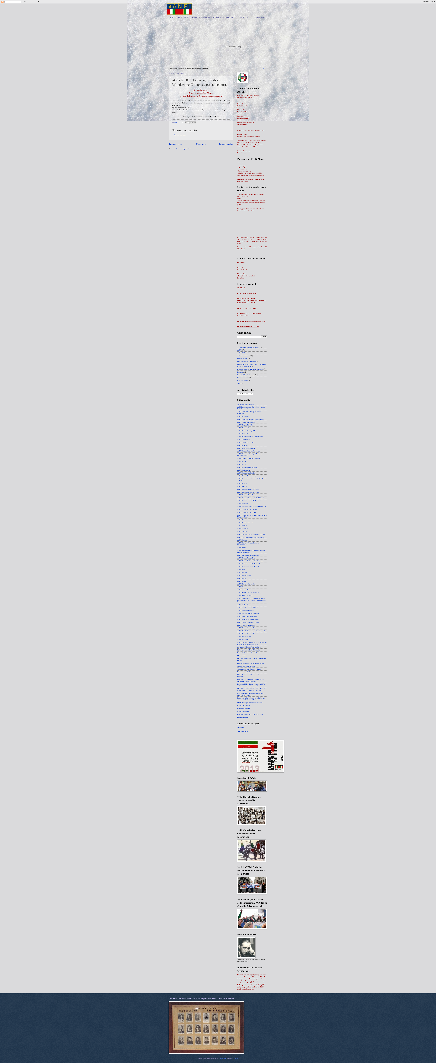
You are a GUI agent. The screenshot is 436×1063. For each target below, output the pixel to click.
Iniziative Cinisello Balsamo (245, 375)
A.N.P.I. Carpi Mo (242, 445)
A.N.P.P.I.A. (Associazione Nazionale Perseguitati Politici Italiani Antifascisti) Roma (252, 643)
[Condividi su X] (190, 122)
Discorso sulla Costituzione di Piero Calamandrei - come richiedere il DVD (251, 365)
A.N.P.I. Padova (241, 547)
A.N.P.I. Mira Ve (242, 526)
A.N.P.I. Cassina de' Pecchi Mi (246, 448)
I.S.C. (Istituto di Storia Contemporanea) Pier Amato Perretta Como (250, 694)
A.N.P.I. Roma (241, 581)
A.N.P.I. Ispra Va (242, 483)
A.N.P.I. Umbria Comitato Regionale (248, 619)
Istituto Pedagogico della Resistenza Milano (250, 703)
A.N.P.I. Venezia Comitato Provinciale (248, 628)
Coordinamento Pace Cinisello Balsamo (249, 669)
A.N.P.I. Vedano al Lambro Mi (246, 625)
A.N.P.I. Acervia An (243, 416)
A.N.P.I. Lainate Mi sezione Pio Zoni (248, 489)
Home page (201, 144)
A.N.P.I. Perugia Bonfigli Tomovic (247, 558)
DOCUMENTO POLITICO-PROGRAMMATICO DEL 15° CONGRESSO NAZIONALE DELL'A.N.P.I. (251, 301)
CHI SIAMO (241, 262)
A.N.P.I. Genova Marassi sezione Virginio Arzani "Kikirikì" (251, 479)
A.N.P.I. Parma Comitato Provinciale (248, 555)
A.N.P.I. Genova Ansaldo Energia (247, 476)
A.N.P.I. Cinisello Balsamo (245, 353)
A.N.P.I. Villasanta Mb (244, 636)
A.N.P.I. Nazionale (242, 540)
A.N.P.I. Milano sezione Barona (246, 512)
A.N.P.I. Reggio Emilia (244, 575)
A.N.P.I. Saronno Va (243, 590)
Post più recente (175, 144)
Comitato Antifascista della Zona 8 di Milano (250, 663)
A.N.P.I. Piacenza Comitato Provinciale (248, 564)
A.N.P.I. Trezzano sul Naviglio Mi (247, 616)
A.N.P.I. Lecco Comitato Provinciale (248, 492)
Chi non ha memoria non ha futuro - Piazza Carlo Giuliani (251, 659)
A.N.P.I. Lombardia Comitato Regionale (249, 501)
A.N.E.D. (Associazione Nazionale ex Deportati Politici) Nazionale (251, 408)
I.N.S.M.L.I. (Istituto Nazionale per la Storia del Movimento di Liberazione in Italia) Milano (251, 689)
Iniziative (240, 372)
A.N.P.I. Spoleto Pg (242, 605)
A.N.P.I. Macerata (242, 503)
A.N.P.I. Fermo (241, 464)
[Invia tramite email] (186, 122)
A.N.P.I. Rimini (241, 578)
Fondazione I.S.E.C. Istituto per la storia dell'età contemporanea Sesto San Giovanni (251, 685)
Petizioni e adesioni (243, 378)
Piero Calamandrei (242, 381)
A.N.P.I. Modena (242, 531)
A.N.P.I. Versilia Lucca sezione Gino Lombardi (251, 631)
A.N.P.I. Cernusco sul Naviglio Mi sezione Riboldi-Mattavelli (249, 455)
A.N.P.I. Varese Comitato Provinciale (248, 622)
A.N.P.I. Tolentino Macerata (245, 611)
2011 (242, 731)
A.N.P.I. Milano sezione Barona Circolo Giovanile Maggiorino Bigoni (252, 516)
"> (263, 68)
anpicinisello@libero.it (244, 98)
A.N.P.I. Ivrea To (242, 486)
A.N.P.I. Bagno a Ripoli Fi (245, 425)
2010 (238, 731)
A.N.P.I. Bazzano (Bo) (243, 428)
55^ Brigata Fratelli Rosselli (245, 404)
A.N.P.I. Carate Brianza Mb (245, 442)
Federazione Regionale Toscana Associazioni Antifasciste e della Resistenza (250, 680)
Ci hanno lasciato (242, 359)
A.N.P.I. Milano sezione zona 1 (246, 523)
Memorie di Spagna (243, 711)
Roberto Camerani (242, 717)
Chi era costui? (241, 656)
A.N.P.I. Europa (241, 461)
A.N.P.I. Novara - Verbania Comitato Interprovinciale (248, 544)
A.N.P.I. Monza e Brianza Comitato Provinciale (251, 534)
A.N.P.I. (239, 350)
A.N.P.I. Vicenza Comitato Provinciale (248, 634)
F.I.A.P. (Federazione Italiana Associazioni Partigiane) (249, 676)
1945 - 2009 (240, 727)
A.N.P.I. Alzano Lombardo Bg (246, 422)
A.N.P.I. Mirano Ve (242, 528)
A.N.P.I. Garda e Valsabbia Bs (246, 473)
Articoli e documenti (243, 356)
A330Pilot (223, 1059)
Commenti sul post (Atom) (183, 149)
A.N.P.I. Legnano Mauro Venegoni (247, 495)
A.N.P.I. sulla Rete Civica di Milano (248, 608)
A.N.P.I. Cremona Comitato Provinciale (248, 458)
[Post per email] (182, 122)
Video (239, 383)
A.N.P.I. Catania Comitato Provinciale (248, 451)
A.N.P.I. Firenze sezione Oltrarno (247, 467)
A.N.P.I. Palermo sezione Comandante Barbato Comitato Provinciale (251, 551)
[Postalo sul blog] (188, 122)
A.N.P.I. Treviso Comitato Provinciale (248, 613)
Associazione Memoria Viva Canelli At (249, 647)
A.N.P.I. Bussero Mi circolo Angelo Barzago (250, 436)
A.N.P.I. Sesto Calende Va (245, 595)
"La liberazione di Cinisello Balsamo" (248, 347)
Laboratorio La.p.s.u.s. (243, 708)
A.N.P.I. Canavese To (243, 439)
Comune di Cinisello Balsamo (246, 666)
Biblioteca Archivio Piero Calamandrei (248, 650)
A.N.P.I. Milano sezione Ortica (246, 520)
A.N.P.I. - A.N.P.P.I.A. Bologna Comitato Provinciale (249, 412)
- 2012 (246, 731)
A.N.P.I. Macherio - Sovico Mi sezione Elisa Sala (251, 506)
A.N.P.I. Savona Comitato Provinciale (248, 593)
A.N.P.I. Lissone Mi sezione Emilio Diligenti (250, 498)
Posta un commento (180, 135)
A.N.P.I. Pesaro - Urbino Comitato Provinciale (250, 561)
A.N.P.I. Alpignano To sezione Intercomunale (250, 419)
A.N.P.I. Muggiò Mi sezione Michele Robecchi (251, 537)
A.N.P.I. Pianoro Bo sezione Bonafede (248, 567)
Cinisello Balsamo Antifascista (246, 362)
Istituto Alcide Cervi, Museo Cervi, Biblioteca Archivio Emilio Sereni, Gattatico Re (251, 699)
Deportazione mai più (243, 672)
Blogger (236, 1059)
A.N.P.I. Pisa (241, 569)
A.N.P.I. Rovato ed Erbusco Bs (246, 584)
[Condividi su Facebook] (193, 122)
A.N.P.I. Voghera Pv (243, 639)
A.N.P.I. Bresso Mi (242, 434)
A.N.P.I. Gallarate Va (243, 470)
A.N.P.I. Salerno (242, 587)
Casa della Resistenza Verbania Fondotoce (249, 653)
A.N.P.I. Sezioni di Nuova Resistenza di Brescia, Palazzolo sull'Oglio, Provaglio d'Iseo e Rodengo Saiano (251, 600)
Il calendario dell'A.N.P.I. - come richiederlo (250, 369)
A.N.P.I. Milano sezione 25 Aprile (247, 509)
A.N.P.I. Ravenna (242, 572)
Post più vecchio (226, 144)
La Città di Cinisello (243, 705)
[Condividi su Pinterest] (195, 122)
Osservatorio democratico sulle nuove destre (250, 714)
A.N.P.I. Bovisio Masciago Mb (246, 431)
